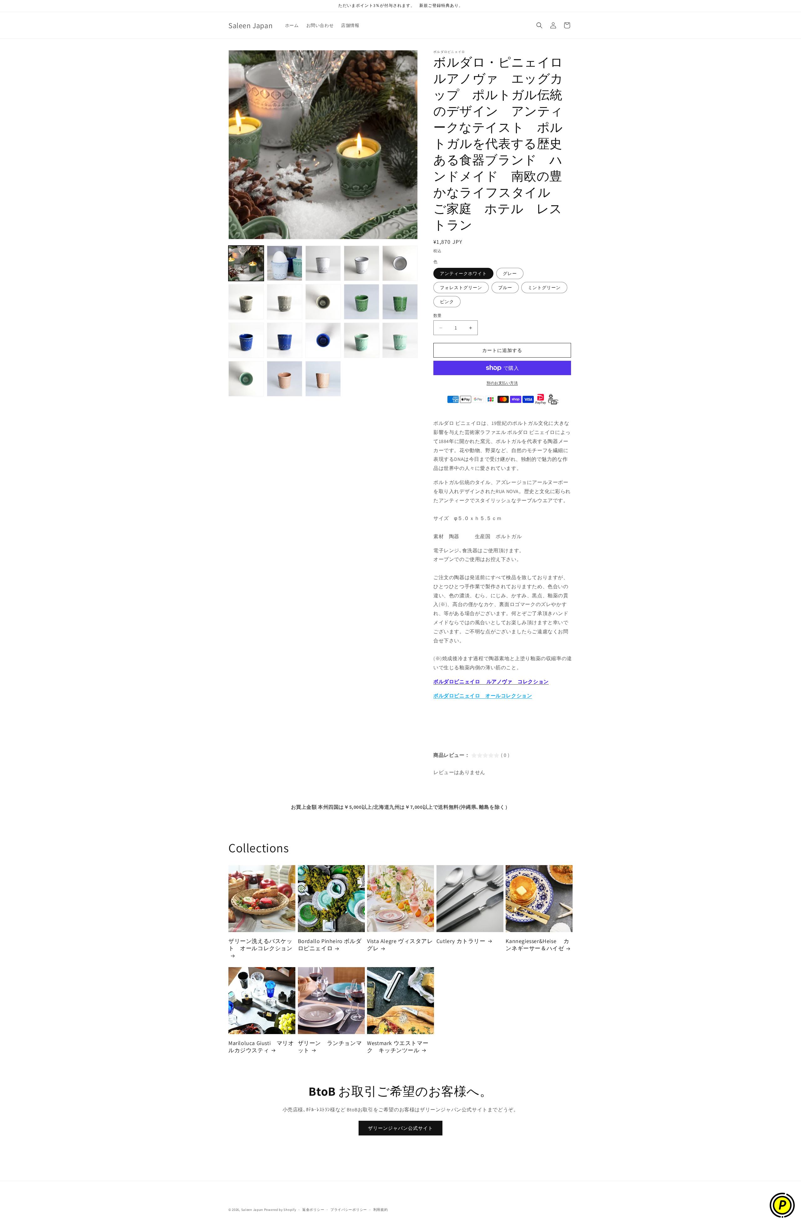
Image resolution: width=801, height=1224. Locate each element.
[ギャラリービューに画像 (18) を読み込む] (323, 378)
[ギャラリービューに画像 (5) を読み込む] (400, 263)
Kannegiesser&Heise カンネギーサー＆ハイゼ (537, 944)
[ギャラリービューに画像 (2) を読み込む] (284, 263)
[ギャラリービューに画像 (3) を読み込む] (323, 263)
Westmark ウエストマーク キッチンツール (397, 1046)
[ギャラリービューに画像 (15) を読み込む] (400, 340)
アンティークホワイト (463, 273)
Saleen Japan (252, 1209)
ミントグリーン (544, 287)
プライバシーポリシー (348, 1209)
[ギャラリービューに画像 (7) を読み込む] (284, 301)
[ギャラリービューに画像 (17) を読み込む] (284, 378)
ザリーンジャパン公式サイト (400, 1128)
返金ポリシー (313, 1209)
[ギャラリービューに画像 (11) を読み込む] (246, 340)
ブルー (505, 287)
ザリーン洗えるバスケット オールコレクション (260, 944)
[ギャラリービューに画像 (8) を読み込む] (323, 301)
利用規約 (380, 1209)
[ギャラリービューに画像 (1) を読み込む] (246, 263)
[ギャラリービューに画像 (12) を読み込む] (284, 340)
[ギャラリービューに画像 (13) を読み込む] (323, 340)
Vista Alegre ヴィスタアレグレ (400, 944)
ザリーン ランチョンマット (330, 1046)
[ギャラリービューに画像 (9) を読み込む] (361, 301)
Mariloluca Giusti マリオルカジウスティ (261, 1046)
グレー (510, 273)
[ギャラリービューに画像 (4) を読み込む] (361, 263)
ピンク (447, 301)
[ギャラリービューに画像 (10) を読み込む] (400, 301)
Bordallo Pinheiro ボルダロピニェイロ (330, 944)
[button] (539, 25)
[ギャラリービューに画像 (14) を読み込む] (361, 340)
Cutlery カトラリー (461, 941)
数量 (437, 315)
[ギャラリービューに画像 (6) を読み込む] (246, 301)
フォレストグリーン (461, 287)
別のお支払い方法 (502, 382)
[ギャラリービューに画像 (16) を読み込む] (246, 378)
